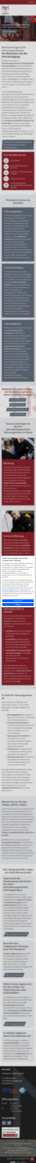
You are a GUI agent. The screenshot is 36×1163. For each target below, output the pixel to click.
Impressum (24, 590)
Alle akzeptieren (17, 600)
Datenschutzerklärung (9, 590)
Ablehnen (18, 604)
